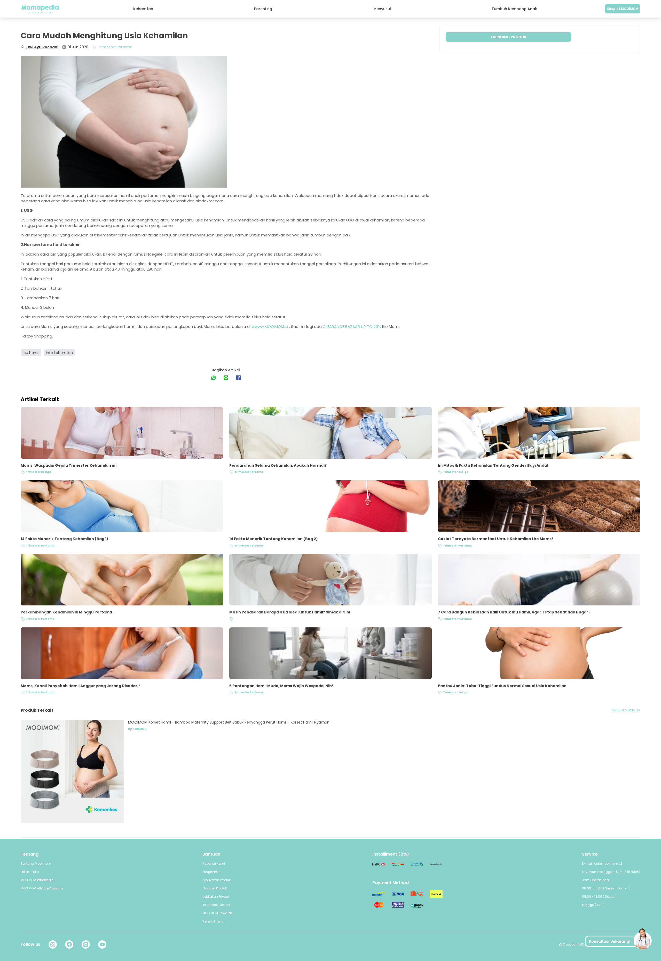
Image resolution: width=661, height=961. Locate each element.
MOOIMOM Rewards (217, 913)
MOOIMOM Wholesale (37, 880)
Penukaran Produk (216, 880)
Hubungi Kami (213, 863)
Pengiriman (211, 872)
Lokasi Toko (30, 872)
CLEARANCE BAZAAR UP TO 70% (352, 326)
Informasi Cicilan (216, 905)
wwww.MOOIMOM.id (269, 326)
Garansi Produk (214, 888)
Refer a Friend (213, 921)
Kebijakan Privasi (215, 896)
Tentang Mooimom (36, 863)
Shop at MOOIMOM (622, 8)
